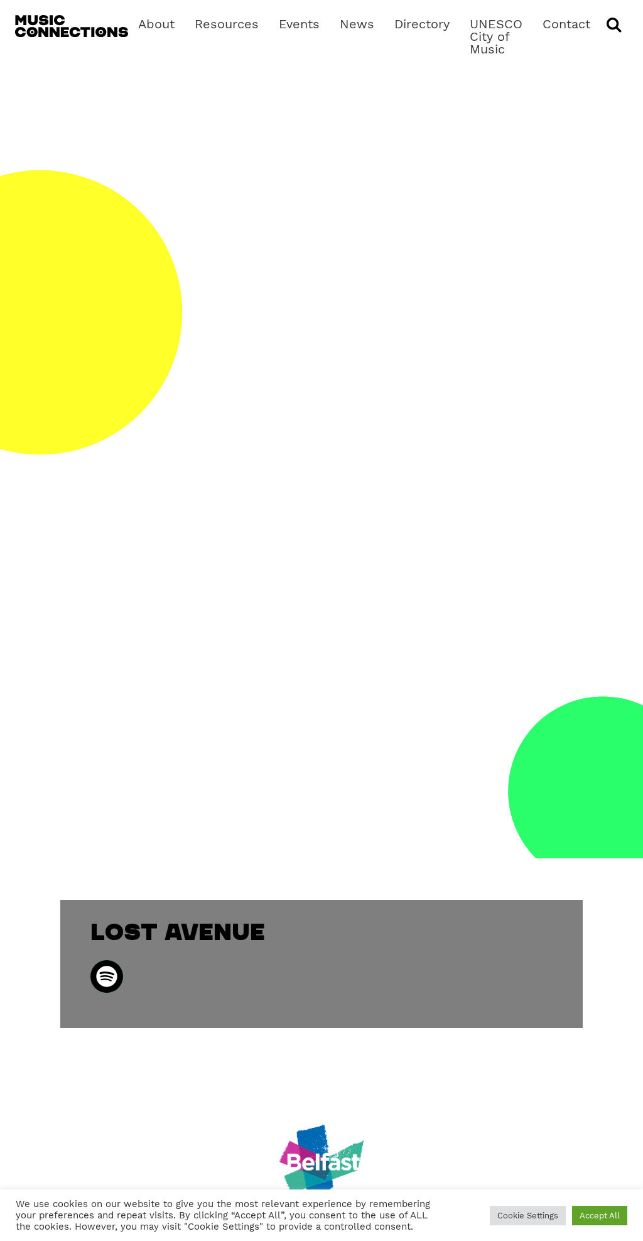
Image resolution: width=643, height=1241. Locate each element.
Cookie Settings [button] (527, 1215)
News (357, 23)
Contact (566, 23)
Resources (227, 23)
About (156, 23)
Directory (422, 23)
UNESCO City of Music (496, 36)
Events (299, 23)
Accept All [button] (600, 1215)
